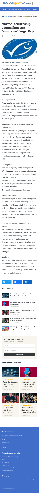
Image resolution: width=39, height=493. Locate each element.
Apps (28, 9)
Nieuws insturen (6, 445)
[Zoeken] (35, 3)
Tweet (8, 282)
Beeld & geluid (6, 465)
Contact (28, 4)
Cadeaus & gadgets (7, 471)
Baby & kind (5, 462)
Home (4, 9)
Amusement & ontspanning (17, 9)
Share (18, 282)
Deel (28, 282)
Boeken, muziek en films (9, 468)
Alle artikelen (5, 442)
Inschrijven (19, 355)
